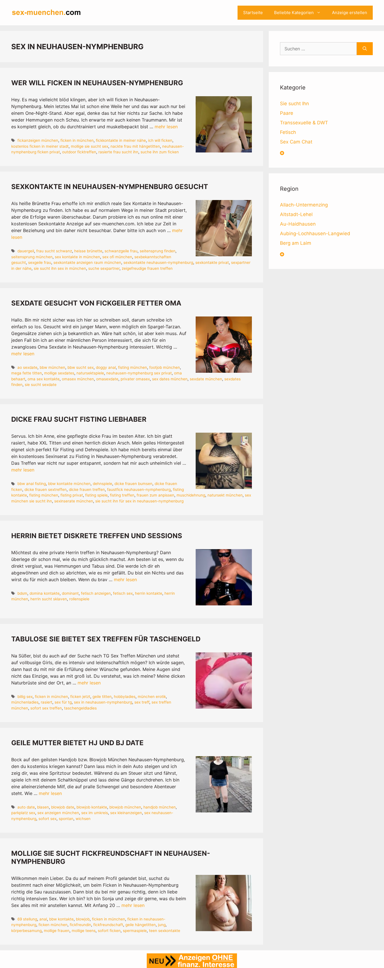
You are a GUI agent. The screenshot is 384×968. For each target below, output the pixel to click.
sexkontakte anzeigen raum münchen (87, 262)
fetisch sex (123, 593)
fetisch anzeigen (96, 593)
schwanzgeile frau (121, 251)
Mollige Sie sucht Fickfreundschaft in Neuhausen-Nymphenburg (110, 857)
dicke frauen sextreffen (45, 489)
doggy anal (106, 367)
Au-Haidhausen (298, 224)
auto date (26, 807)
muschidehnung (191, 495)
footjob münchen (164, 367)
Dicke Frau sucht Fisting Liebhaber (78, 419)
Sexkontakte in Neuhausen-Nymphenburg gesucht (109, 187)
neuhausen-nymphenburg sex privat (139, 373)
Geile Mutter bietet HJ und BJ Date (77, 743)
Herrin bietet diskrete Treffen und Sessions (96, 536)
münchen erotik (152, 696)
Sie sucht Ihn (294, 103)
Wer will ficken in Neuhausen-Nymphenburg (97, 83)
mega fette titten (26, 373)
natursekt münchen (225, 495)
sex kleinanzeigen (126, 812)
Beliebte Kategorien (294, 12)
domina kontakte (45, 593)
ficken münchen (53, 924)
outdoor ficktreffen (79, 152)
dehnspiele (102, 483)
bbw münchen (52, 367)
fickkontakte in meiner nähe (121, 140)
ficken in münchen (77, 140)
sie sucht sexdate (41, 384)
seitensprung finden (157, 251)
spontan (66, 818)
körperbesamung (26, 930)
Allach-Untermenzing (304, 205)
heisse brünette (88, 251)
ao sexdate (27, 367)
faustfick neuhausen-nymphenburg (139, 489)
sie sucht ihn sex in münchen (60, 268)
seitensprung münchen (32, 257)
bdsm (22, 593)
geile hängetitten (140, 924)
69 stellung (27, 919)
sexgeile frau (39, 262)
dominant (70, 593)
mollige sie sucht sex (89, 146)
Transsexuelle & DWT (304, 122)
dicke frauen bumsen (133, 483)
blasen (43, 807)
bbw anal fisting (31, 483)
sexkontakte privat (212, 262)
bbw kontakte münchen (69, 483)
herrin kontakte (148, 593)
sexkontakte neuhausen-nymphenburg (158, 262)
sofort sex (48, 818)
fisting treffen (122, 495)
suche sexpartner (103, 268)
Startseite (253, 12)
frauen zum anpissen (155, 495)
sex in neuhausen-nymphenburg (103, 702)
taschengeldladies (80, 708)
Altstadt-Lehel (296, 214)
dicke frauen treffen (87, 489)
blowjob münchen (125, 807)
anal (43, 919)
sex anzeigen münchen (58, 812)
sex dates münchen (170, 379)
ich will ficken (160, 140)
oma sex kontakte (44, 379)
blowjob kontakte (91, 807)
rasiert (46, 702)
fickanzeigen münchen (37, 140)
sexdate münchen (206, 379)
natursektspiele (90, 373)
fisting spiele (96, 495)
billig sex (25, 696)
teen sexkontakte (164, 930)
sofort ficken (109, 930)
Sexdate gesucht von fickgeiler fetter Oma (96, 303)
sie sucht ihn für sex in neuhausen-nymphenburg (139, 501)
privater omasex (135, 379)
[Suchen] (365, 48)
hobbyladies (124, 696)
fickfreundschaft (108, 924)
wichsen (83, 818)
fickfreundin (80, 924)
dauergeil (25, 251)
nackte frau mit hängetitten (135, 146)
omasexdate (107, 379)
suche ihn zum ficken (160, 152)
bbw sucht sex (80, 367)
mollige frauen (56, 930)
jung (162, 924)
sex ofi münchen (117, 257)
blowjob (83, 919)
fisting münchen (132, 367)
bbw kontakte (61, 919)
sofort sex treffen (46, 708)
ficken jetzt (80, 696)
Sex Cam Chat (296, 142)
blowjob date (62, 807)
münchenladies (25, 702)
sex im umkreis (94, 812)
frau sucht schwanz (54, 251)
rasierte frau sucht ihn (118, 152)
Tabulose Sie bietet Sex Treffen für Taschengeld (105, 639)
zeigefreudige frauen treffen (147, 268)
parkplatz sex (23, 812)
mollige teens (84, 930)
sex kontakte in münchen (77, 257)
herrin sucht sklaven (48, 599)
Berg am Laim (295, 243)
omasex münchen (78, 379)
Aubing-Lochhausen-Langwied (315, 233)
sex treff (141, 702)
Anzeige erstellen (349, 12)
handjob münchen (159, 807)
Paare (286, 113)
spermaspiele (135, 930)
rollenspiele (79, 599)
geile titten (102, 696)
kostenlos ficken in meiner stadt (40, 146)
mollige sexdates (59, 373)
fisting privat (71, 495)
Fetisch (288, 132)
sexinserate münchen (73, 501)
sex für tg (63, 702)
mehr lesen (166, 126)
